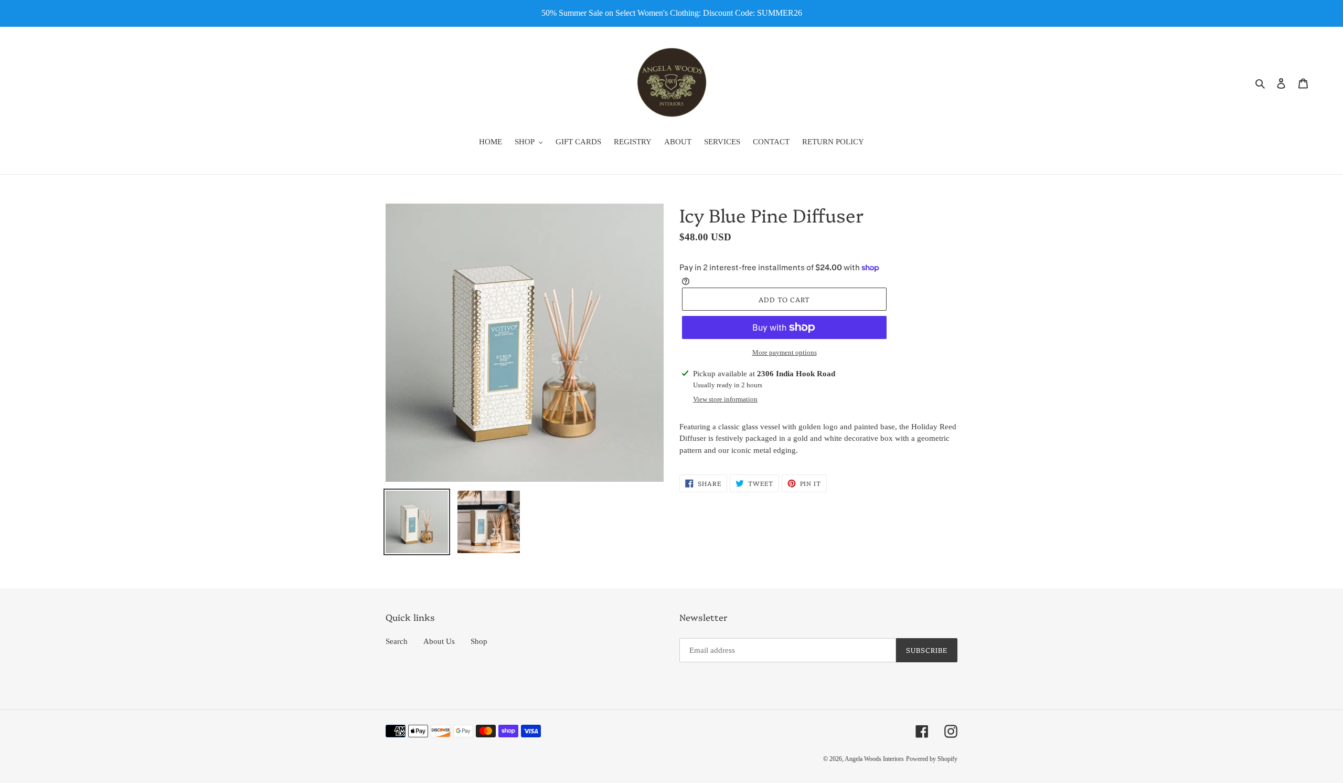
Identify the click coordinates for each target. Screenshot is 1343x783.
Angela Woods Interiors (874, 759)
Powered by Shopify (931, 759)
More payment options (784, 352)
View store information (725, 399)
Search (397, 641)
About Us (439, 641)
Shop (479, 641)
